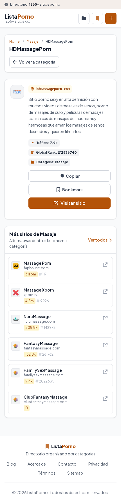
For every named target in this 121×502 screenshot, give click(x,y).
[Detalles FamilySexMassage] (60, 375)
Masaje (33, 41)
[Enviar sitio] (110, 18)
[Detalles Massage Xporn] (60, 295)
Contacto (67, 463)
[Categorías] (83, 18)
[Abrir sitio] (105, 264)
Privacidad (98, 463)
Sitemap (75, 472)
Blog (11, 463)
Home (14, 41)
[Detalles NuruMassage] (60, 322)
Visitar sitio (73, 203)
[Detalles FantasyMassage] (60, 349)
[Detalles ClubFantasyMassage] (60, 402)
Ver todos (98, 239)
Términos (46, 472)
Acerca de (37, 463)
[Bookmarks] (97, 18)
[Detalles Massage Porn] (60, 268)
